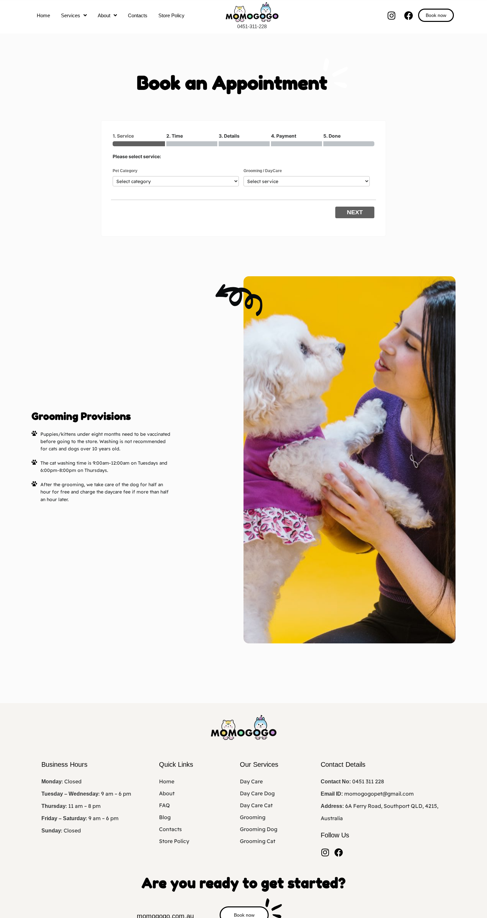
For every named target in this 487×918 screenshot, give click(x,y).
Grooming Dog (258, 829)
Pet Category (125, 170)
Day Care (251, 781)
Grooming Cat (257, 841)
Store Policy (171, 15)
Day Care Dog (257, 793)
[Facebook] (408, 15)
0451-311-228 (252, 26)
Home (43, 15)
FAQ (164, 805)
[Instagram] (391, 15)
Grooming (252, 817)
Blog (165, 817)
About (104, 15)
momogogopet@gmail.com (379, 793)
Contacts (137, 15)
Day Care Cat (256, 805)
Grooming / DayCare (263, 170)
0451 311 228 (368, 781)
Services (70, 15)
